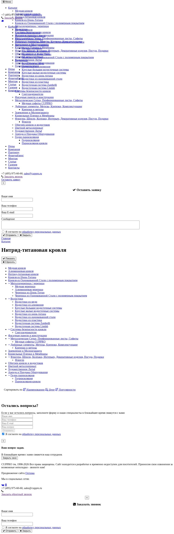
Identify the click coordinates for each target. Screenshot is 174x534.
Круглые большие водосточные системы (38, 307)
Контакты (14, 90)
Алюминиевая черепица (29, 289)
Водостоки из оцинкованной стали (35, 317)
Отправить (10, 235)
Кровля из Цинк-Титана (29, 20)
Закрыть (26, 235)
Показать (10, 258)
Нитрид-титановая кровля (30, 17)
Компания (14, 72)
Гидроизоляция (30, 140)
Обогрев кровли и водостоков (32, 53)
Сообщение (8, 219)
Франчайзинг (16, 78)
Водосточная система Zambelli (32, 323)
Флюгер (26, 121)
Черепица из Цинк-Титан (30, 292)
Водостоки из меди (26, 301)
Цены (11, 69)
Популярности (67, 389)
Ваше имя (7, 196)
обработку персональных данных (41, 231)
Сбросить (9, 262)
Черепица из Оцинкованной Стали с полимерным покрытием (51, 295)
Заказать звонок (13, 176)
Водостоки (21, 29)
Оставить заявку (10, 179)
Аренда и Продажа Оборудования (34, 62)
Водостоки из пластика (28, 320)
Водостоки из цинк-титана (30, 314)
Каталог (13, 7)
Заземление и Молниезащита (32, 44)
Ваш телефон (9, 205)
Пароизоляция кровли (34, 143)
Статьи (12, 84)
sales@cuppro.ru (33, 173)
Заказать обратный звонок (16, 494)
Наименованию (35, 389)
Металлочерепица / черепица (32, 26)
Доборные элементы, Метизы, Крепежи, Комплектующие (48, 41)
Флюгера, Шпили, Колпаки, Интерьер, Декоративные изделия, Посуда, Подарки (61, 50)
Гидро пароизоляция (27, 66)
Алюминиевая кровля (27, 13)
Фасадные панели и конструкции (34, 35)
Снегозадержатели (32, 94)
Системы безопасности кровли (33, 32)
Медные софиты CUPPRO (37, 103)
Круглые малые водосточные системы (37, 310)
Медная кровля (23, 10)
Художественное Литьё (28, 59)
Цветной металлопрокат (29, 56)
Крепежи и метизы (33, 109)
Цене (51, 389)
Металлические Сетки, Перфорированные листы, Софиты (49, 38)
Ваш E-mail (7, 212)
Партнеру (13, 75)
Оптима (29, 473)
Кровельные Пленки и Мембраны (34, 47)
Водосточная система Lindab (31, 326)
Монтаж (13, 81)
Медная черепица (25, 286)
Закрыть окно (9, 458)
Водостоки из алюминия (29, 304)
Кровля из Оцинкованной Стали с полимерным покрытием (49, 23)
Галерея (12, 87)
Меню (8, 2)
